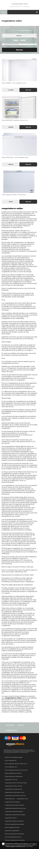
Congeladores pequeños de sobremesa (15, 808)
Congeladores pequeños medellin (14, 811)
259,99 (11, 201)
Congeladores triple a (11, 817)
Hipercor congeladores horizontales (14, 833)
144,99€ (10, 90)
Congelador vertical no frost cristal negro (16, 782)
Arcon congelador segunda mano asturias (16, 770)
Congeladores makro (22, 798)
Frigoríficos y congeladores (12, 830)
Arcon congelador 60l (11, 760)
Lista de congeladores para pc (13, 837)
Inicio (3, 12)
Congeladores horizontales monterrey (15, 795)
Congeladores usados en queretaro (14, 821)
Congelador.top (19, 4)
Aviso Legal (10, 725)
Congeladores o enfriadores (12, 802)
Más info (28, 90)
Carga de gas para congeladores (13, 776)
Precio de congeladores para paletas (15, 840)
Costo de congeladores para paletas (14, 824)
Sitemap (21, 725)
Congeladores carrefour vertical (13, 786)
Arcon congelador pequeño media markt (16, 763)
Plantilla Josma (11, 730)
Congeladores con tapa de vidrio (13, 789)
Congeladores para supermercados (14, 805)
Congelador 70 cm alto (11, 779)
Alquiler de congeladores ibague (13, 757)
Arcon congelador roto (11, 766)
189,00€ (10, 164)
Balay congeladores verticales (13, 773)
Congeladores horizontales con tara (14, 792)
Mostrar (19, 50)
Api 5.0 (11, 751)
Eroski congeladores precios (12, 827)
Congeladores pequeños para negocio (15, 814)
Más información (9, 843)
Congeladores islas (10, 798)
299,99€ (10, 127)
